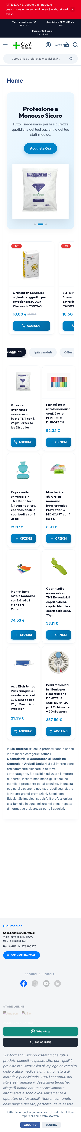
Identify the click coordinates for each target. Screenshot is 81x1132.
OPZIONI (61, 439)
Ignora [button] (72, 9)
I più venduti (43, 349)
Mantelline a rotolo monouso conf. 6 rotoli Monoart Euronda (23, 597)
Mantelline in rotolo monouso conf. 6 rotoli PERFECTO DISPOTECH (58, 410)
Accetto (30, 1124)
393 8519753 (42, 1042)
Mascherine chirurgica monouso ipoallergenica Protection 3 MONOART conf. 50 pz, (58, 502)
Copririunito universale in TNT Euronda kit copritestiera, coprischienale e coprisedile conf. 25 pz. (58, 598)
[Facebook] (23, 983)
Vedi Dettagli (40, 154)
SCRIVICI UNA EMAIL (21, 955)
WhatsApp (43, 1031)
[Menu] (5, 44)
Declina (51, 1124)
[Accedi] (48, 44)
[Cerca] (75, 44)
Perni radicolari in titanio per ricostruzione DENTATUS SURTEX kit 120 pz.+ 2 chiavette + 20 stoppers (58, 695)
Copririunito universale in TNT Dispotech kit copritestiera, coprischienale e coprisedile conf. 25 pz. (23, 502)
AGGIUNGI (34, 323)
